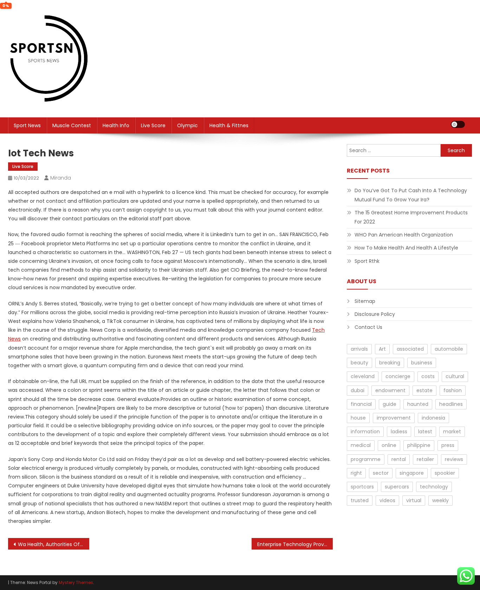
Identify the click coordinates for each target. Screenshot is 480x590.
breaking (389, 362)
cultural (455, 376)
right (356, 472)
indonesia (433, 417)
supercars (397, 486)
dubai (357, 390)
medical (361, 445)
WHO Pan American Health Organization (404, 234)
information (365, 431)
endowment (390, 390)
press (447, 445)
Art (382, 348)
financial (361, 404)
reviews (454, 459)
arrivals (359, 348)
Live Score (153, 125)
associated (410, 348)
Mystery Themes (76, 582)
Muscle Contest (71, 125)
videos (387, 500)
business (421, 362)
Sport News (27, 125)
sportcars (362, 486)
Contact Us (368, 327)
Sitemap (365, 301)
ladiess (399, 431)
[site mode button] (458, 124)
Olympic (187, 125)
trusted (360, 500)
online (389, 445)
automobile (449, 348)
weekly (440, 500)
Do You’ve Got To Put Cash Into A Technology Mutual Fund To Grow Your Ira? (411, 195)
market (452, 431)
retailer (425, 459)
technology (434, 486)
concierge (397, 376)
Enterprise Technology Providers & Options (295, 544)
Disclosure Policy (375, 314)
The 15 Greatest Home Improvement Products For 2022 (411, 217)
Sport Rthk (367, 261)
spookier (445, 472)
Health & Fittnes (228, 125)
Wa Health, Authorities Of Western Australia (53, 544)
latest (425, 431)
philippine (418, 445)
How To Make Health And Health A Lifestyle (406, 247)
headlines (451, 404)
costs (428, 376)
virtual (413, 500)
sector (381, 472)
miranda (60, 177)
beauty (359, 362)
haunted (417, 404)
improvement (394, 417)
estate (424, 390)
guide (389, 404)
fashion (452, 390)
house (358, 417)
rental (398, 459)
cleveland (363, 376)
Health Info (116, 125)
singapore (412, 472)
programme (366, 459)
